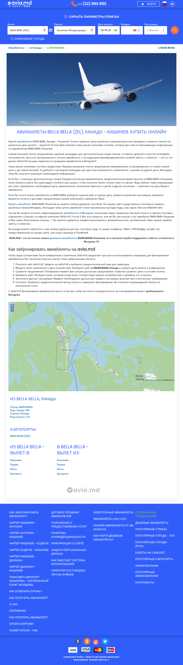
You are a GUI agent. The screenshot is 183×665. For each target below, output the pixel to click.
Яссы (13, 469)
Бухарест (16, 473)
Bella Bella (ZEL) (20, 436)
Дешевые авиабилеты (151, 523)
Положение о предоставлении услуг (69, 524)
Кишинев (16, 460)
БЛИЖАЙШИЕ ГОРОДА (29, 39)
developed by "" (92, 659)
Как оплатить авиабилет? (28, 617)
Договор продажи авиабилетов (65, 514)
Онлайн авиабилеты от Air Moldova (113, 527)
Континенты (144, 582)
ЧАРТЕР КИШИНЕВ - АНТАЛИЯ (22, 524)
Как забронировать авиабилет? (24, 514)
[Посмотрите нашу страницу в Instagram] (96, 642)
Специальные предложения (146, 514)
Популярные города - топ (155, 536)
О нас (13, 604)
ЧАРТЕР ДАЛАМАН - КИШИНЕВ (22, 568)
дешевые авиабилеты (64, 238)
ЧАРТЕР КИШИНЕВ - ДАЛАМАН (22, 558)
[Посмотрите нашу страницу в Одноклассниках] (87, 642)
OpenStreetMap (153, 380)
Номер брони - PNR (23, 630)
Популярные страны (151, 529)
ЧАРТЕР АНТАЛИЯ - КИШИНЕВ (22, 535)
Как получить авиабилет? (28, 598)
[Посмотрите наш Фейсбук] (78, 642)
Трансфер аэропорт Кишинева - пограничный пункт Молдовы (28, 581)
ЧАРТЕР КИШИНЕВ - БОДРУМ (28, 543)
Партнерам (17, 611)
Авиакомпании (146, 566)
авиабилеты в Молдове (79, 213)
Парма (14, 464)
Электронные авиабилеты (113, 512)
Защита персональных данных (68, 552)
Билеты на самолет (150, 552)
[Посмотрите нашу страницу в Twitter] (105, 642)
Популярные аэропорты (154, 559)
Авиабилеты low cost (110, 519)
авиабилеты (25, 141)
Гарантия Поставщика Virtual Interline (68, 572)
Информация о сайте (67, 543)
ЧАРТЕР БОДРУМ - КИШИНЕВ (28, 550)
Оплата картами (21, 624)
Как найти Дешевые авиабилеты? (108, 537)
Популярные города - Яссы (152, 544)
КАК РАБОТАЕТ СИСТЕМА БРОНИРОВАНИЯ (68, 562)
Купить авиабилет (19, 204)
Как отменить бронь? (25, 591)
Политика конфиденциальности (68, 535)
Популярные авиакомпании (146, 574)
